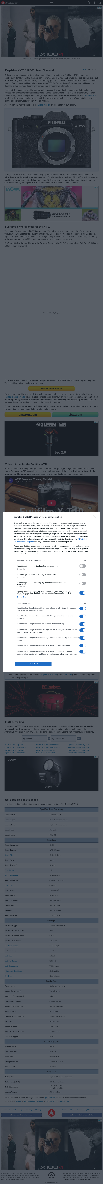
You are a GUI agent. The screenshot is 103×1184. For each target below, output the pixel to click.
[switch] (82, 566)
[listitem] (51, 560)
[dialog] (51, 592)
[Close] (95, 517)
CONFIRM (33, 664)
